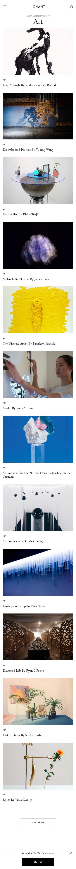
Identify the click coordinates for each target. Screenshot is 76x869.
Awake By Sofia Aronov (18, 408)
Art (4, 80)
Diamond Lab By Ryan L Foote (23, 670)
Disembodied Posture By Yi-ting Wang (28, 150)
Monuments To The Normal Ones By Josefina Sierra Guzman (36, 475)
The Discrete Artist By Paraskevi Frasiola (29, 343)
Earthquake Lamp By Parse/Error (24, 606)
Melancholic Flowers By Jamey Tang (26, 279)
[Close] (71, 853)
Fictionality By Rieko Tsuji (20, 214)
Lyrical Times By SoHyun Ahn (22, 735)
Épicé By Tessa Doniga (17, 800)
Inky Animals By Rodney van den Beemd (29, 85)
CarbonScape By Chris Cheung (23, 541)
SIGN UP (38, 861)
